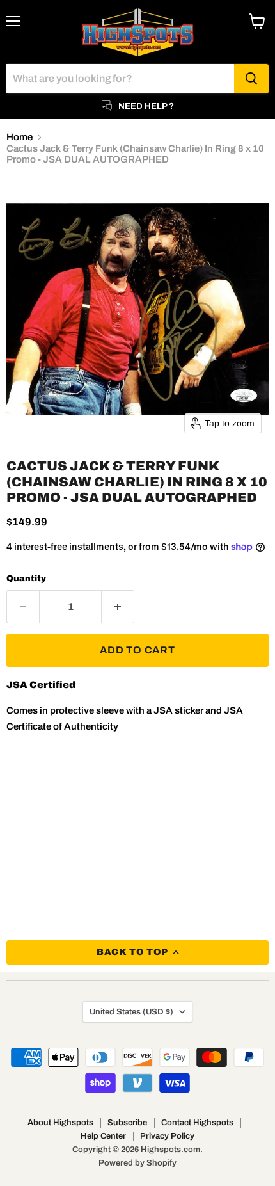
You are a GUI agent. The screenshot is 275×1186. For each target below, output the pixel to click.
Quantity (26, 578)
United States (131, 1011)
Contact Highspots (197, 1122)
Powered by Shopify (137, 1162)
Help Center (103, 1136)
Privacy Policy (167, 1136)
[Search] (251, 78)
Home (19, 137)
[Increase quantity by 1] (118, 606)
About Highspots (60, 1122)
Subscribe (127, 1122)
